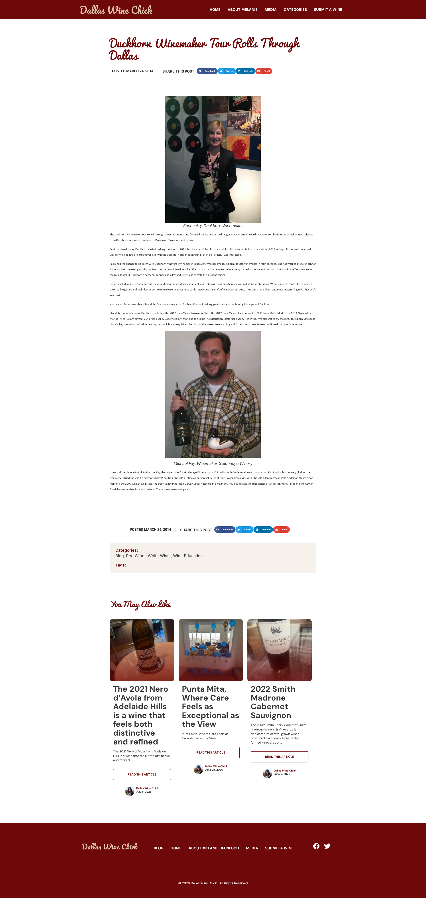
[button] (207, 71)
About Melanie (243, 9)
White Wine (159, 555)
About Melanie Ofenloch (214, 848)
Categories (295, 9)
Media (271, 9)
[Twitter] (327, 846)
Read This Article (142, 774)
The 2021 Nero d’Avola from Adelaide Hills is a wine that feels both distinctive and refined (140, 715)
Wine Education (188, 555)
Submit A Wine (328, 9)
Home (215, 9)
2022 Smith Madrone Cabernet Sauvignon (273, 702)
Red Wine (136, 555)
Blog (119, 555)
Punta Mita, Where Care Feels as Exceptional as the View (210, 706)
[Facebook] (316, 846)
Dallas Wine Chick (147, 788)
